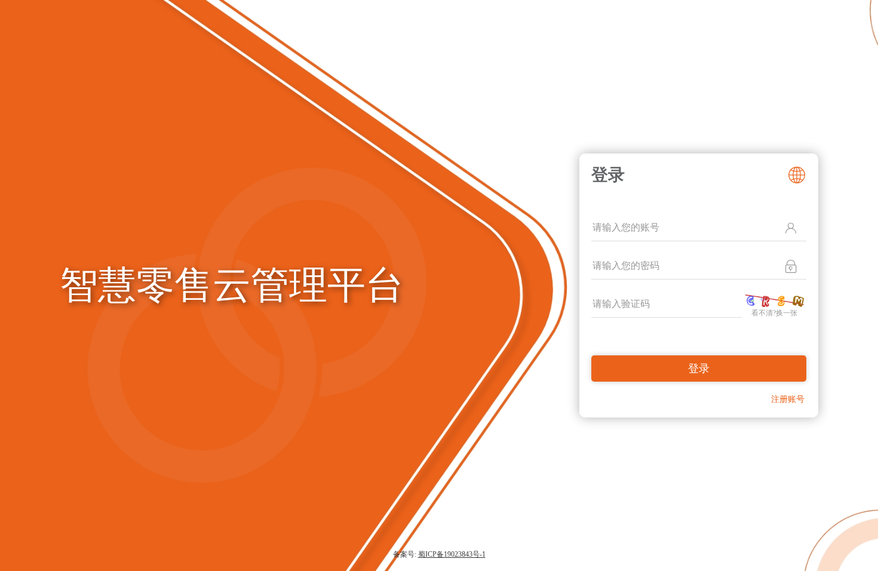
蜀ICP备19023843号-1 (452, 554)
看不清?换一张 (774, 313)
